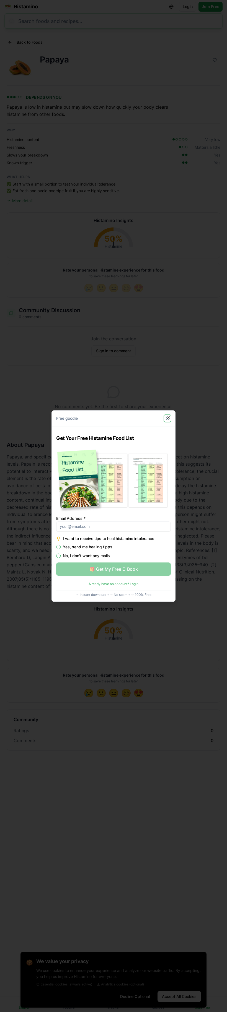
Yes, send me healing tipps (87, 547)
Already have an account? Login (113, 584)
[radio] (58, 547)
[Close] (168, 417)
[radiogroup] (113, 551)
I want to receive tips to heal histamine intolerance (108, 538)
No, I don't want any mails (86, 556)
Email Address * (71, 518)
